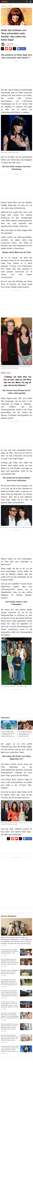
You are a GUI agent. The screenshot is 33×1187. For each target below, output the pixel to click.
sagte (8, 372)
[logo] (4, 1)
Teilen (22, 49)
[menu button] (30, 1)
